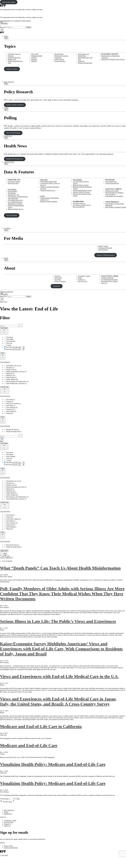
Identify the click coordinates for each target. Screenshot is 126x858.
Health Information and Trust (16, 371)
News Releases (103, 249)
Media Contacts (103, 246)
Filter (4, 553)
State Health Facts (111, 181)
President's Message (107, 278)
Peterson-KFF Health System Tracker (113, 59)
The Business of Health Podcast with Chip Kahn (18, 197)
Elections (11, 56)
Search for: (3, 27)
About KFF (56, 286)
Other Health (11, 377)
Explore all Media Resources (106, 255)
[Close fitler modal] (2, 439)
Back (6, 38)
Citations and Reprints (105, 248)
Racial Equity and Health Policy (83, 55)
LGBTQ (34, 57)
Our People (58, 278)
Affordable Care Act (14, 54)
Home (2, 302)
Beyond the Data (13, 183)
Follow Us (9, 21)
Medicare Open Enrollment (48, 201)
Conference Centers (19, 21)
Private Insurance (60, 61)
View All (104, 283)
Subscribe (3, 21)
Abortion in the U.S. (79, 203)
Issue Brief (10, 405)
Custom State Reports (112, 183)
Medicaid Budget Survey (15, 209)
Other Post (10, 409)
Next (10, 802)
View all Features (11, 215)
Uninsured (81, 61)
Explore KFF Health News (14, 159)
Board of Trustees (60, 281)
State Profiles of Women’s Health (115, 207)
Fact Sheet (10, 399)
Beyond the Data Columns (109, 281)
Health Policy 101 (13, 195)
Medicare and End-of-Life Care (28, 745)
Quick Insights (12, 191)
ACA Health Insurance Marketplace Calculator (15, 203)
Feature (9, 401)
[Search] (21, 325)
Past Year (9, 343)
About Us (58, 276)
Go (18, 799)
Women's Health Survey (47, 190)
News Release (11, 407)
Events (80, 278)
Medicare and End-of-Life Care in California (41, 726)
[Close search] (2, 30)
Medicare (34, 61)
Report (9, 413)
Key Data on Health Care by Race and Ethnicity (82, 206)
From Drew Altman (14, 181)
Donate (28, 21)
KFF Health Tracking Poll (48, 181)
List (3, 556)
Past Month (9, 339)
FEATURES (12, 189)
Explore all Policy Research (14, 105)
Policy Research (9, 82)
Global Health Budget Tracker (82, 190)
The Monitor (12, 193)
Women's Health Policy (85, 63)
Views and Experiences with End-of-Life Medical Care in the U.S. (59, 676)
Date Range (4, 328)
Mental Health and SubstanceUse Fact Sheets (114, 193)
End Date (9, 349)
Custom (8, 345)
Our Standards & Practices (109, 279)
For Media (7, 228)
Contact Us (81, 279)
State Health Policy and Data (16, 383)
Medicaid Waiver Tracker (81, 185)
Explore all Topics (12, 69)
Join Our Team (82, 281)
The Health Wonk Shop (15, 200)
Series (2, 417)
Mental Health (59, 54)
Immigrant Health (36, 56)
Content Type (4, 387)
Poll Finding (11, 411)
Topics (6, 36)
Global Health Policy (14, 57)
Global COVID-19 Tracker (81, 192)
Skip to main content (8, 2)
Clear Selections (5, 362)
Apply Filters (4, 550)
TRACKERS (77, 180)
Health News (8, 136)
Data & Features (9, 162)
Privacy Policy (8, 846)
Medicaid (34, 59)
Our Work (58, 279)
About (6, 258)
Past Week (9, 337)
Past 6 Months (10, 341)
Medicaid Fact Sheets (112, 191)
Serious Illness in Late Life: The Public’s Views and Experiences (58, 621)
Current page (4, 799)
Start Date (9, 347)
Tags (5, 302)
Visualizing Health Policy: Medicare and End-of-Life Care (52, 764)
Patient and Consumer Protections (61, 56)
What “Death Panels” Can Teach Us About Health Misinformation (60, 568)
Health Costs (12, 59)
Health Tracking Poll (13, 431)
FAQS (42, 196)
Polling (6, 108)
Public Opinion (59, 59)
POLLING (44, 180)
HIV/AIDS (34, 54)
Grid (8, 556)
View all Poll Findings (13, 133)
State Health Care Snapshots (114, 196)
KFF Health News (10, 154)
